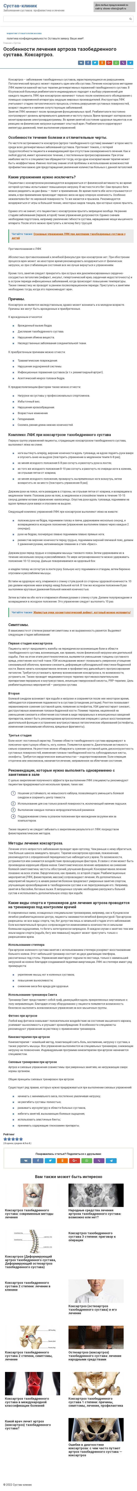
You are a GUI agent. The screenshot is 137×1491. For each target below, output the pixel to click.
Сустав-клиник (20, 6)
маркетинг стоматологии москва (24, 33)
